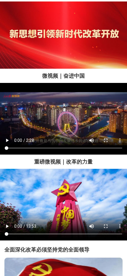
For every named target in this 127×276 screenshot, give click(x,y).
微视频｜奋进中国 (63, 76)
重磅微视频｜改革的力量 (63, 162)
